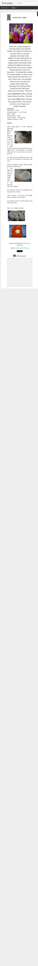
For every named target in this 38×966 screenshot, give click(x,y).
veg (28, 248)
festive (17, 248)
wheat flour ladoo (20, 17)
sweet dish (23, 248)
